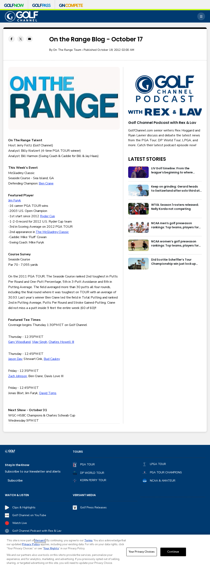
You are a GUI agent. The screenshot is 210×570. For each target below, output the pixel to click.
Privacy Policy (31, 544)
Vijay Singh (39, 342)
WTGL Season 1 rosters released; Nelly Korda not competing (175, 207)
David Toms (47, 393)
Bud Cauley (52, 359)
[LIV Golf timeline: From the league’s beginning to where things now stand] (138, 172)
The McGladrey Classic (52, 232)
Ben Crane (46, 183)
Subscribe (15, 480)
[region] (105, 552)
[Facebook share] (11, 39)
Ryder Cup (47, 216)
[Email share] (29, 39)
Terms (88, 540)
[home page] (21, 16)
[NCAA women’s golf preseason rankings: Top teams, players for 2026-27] (138, 245)
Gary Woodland (19, 342)
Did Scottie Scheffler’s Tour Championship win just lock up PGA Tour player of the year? (173, 262)
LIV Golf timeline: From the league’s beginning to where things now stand (172, 170)
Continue (173, 552)
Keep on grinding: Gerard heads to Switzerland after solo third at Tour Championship (175, 189)
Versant (40, 540)
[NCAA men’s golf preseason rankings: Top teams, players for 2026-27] (138, 227)
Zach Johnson (17, 376)
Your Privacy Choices (142, 552)
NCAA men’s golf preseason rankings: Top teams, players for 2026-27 (175, 225)
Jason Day (15, 359)
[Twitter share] (20, 39)
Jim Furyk (14, 200)
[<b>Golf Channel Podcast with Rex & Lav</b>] (165, 95)
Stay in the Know (17, 465)
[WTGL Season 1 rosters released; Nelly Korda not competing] (138, 208)
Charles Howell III (61, 342)
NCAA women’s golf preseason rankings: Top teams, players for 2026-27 (175, 244)
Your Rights (51, 548)
